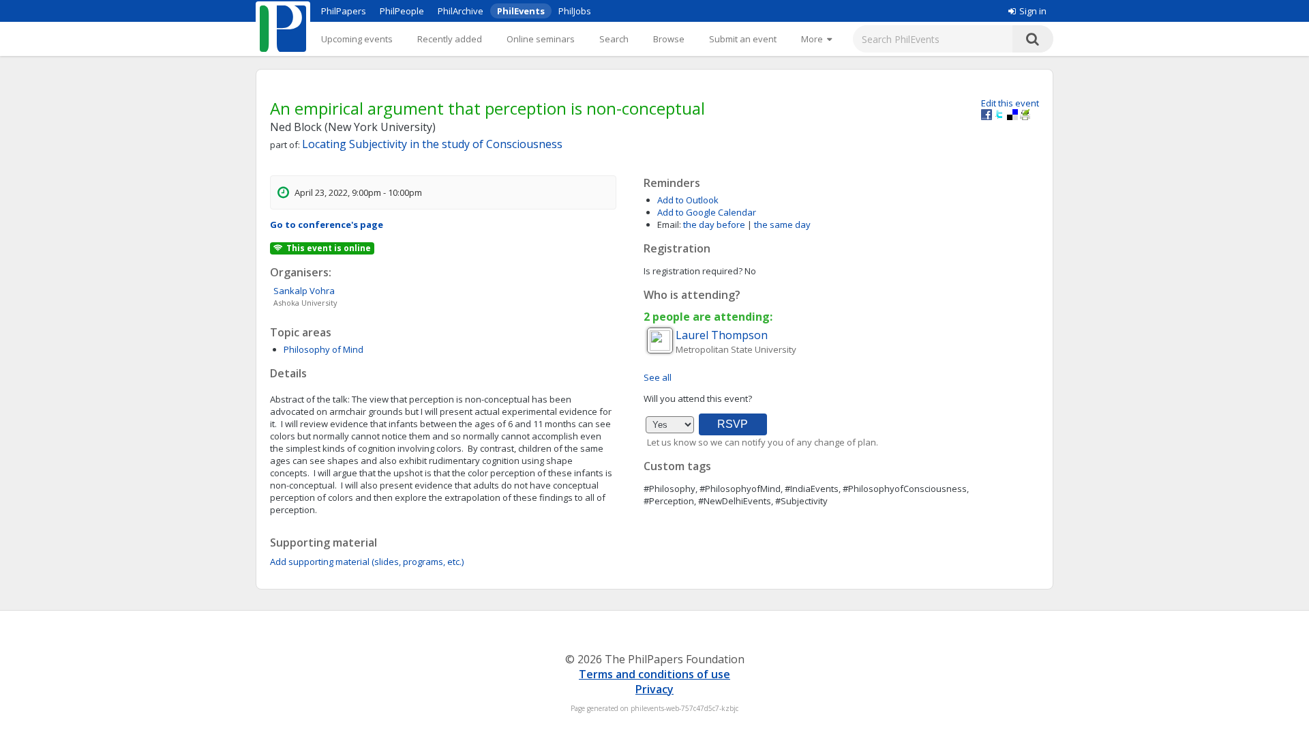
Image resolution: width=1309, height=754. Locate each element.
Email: (669, 224)
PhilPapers (343, 11)
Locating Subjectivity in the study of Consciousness (432, 143)
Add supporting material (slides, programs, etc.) (367, 561)
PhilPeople (402, 11)
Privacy (654, 689)
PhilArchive (460, 11)
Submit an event (743, 39)
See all (658, 377)
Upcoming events (357, 39)
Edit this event (1010, 103)
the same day (782, 224)
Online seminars (541, 39)
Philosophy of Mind (323, 349)
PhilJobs (574, 11)
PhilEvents (521, 11)
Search (614, 39)
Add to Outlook (688, 200)
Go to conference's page (326, 224)
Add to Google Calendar (706, 212)
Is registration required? (693, 271)
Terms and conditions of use (654, 674)
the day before (714, 224)
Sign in (1033, 11)
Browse (668, 39)
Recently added (449, 39)
